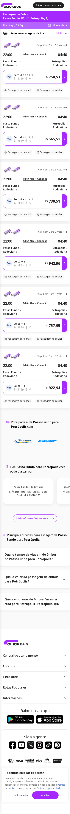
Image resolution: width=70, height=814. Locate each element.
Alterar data (59, 25)
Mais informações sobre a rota (35, 518)
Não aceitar (21, 795)
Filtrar (63, 33)
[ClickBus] (11, 5)
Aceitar (45, 795)
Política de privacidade (49, 788)
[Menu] (67, 5)
